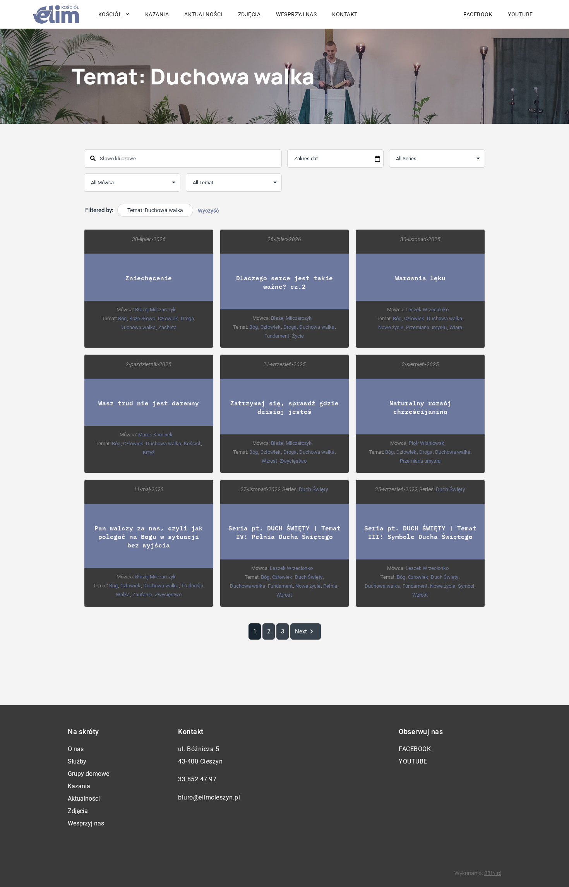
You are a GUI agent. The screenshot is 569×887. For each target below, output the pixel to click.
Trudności (192, 585)
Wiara (455, 327)
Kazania (157, 14)
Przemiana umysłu (426, 327)
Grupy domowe (88, 773)
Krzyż (148, 452)
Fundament (276, 336)
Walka (123, 594)
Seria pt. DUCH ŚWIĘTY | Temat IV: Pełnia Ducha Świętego (284, 532)
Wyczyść (208, 211)
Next (301, 631)
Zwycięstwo (293, 461)
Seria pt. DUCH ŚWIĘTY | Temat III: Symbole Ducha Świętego (420, 532)
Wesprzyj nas (296, 14)
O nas (76, 749)
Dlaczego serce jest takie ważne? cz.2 (284, 282)
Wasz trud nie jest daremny (148, 403)
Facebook (477, 14)
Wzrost (269, 461)
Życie (298, 336)
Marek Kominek (155, 434)
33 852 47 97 (197, 779)
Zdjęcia (249, 14)
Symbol (466, 586)
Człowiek (168, 318)
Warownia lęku (420, 278)
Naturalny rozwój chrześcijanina (420, 407)
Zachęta (167, 327)
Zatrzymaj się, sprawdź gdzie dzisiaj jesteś (284, 407)
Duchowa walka (138, 327)
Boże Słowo (142, 318)
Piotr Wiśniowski (427, 443)
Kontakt (345, 14)
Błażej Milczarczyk (155, 309)
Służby (77, 761)
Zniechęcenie (148, 278)
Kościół (192, 443)
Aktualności (203, 14)
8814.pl (492, 873)
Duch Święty (313, 489)
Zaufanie (142, 594)
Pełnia (330, 586)
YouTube (520, 14)
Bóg (122, 318)
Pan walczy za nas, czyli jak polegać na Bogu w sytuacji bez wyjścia (148, 536)
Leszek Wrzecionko (427, 309)
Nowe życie (390, 327)
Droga (187, 318)
